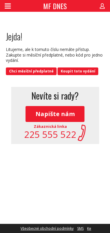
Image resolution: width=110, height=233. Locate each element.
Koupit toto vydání (78, 71)
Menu (7, 6)
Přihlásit (102, 6)
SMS (80, 228)
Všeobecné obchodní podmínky (47, 228)
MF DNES (55, 6)
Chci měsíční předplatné (31, 71)
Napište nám (55, 114)
